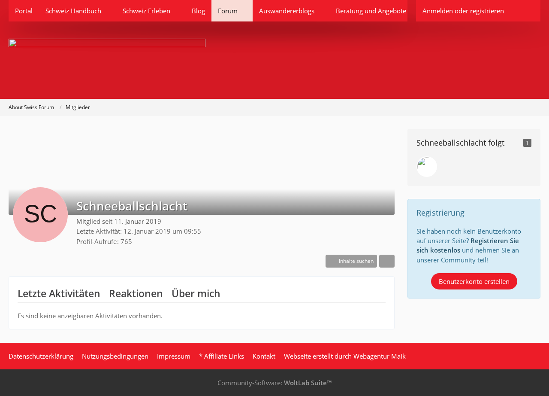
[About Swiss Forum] (274, 60)
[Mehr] (387, 261)
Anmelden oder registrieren (463, 10)
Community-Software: (274, 382)
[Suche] (525, 10)
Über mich (196, 293)
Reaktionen (136, 293)
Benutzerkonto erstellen (474, 281)
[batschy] (426, 166)
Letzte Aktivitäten (59, 293)
